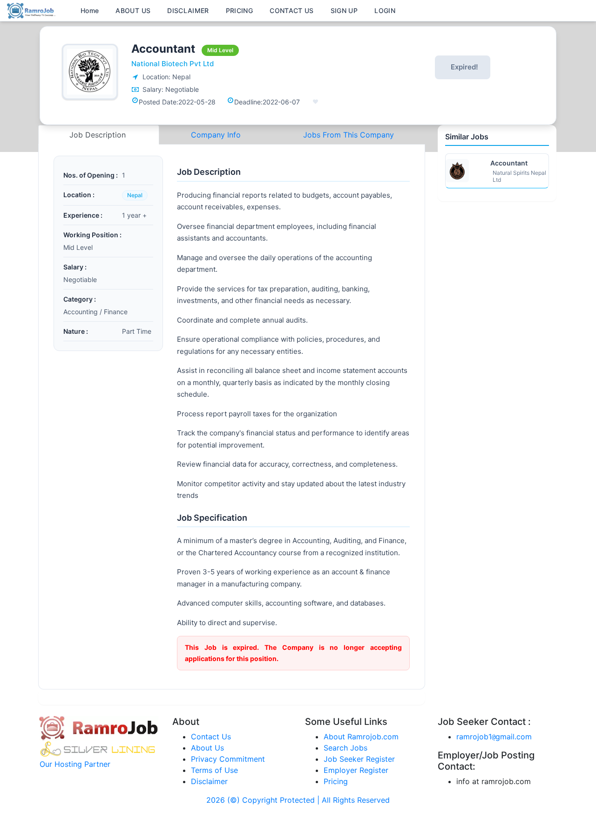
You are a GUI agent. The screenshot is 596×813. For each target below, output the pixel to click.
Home (90, 10)
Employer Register (356, 770)
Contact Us (211, 736)
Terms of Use (214, 770)
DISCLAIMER (188, 10)
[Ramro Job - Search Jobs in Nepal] (32, 9)
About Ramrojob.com (361, 736)
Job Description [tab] (98, 134)
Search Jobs (345, 747)
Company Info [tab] (216, 134)
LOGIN (384, 10)
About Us (207, 747)
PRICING (239, 10)
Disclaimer (209, 781)
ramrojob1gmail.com (494, 736)
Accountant (509, 163)
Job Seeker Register (359, 759)
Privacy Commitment (228, 759)
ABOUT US (132, 10)
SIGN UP (344, 10)
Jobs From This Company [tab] (348, 134)
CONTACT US (292, 10)
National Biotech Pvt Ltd (172, 63)
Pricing (336, 781)
